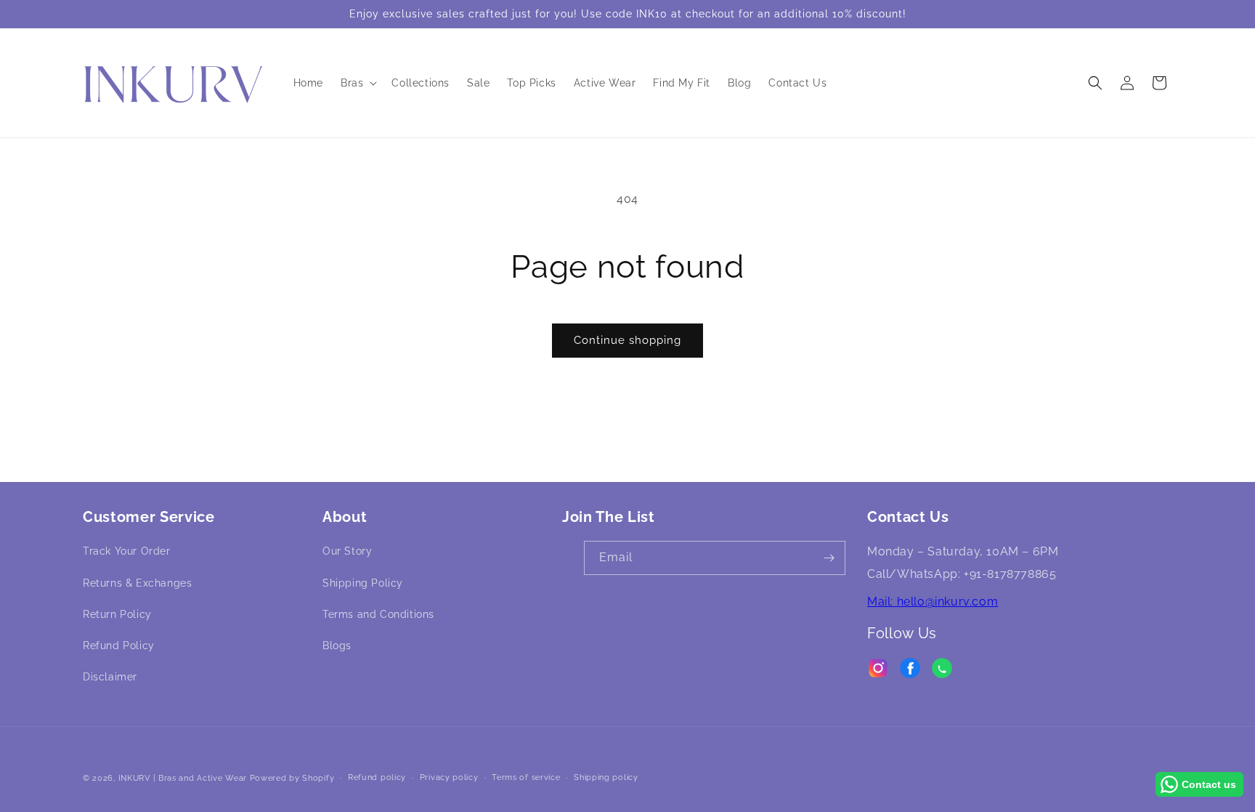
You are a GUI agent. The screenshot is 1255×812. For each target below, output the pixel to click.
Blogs (337, 645)
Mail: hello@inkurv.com (932, 601)
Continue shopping (627, 340)
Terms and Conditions (378, 614)
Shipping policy (606, 777)
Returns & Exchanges (137, 583)
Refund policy (377, 777)
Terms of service (526, 777)
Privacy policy (449, 777)
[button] (357, 83)
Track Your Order (127, 551)
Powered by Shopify (292, 778)
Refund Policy (119, 645)
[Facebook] (910, 671)
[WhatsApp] (942, 671)
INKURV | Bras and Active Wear (182, 778)
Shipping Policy (362, 583)
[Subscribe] (829, 558)
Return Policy (117, 614)
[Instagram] (878, 671)
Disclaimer (110, 677)
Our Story (347, 551)
